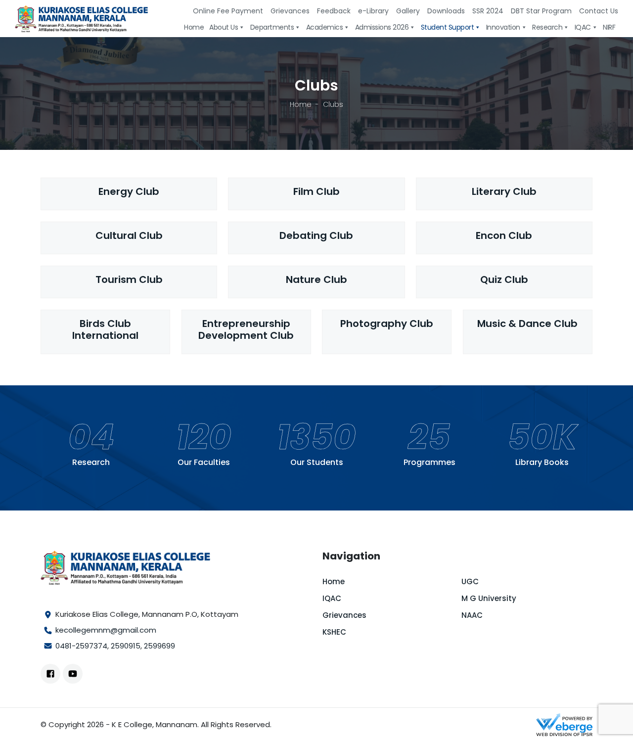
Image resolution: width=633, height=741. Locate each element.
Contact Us (598, 11)
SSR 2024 (487, 11)
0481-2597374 (81, 646)
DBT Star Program (541, 11)
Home (301, 104)
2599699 (159, 646)
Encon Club (504, 235)
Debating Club (316, 235)
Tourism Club (129, 279)
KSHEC (334, 632)
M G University (488, 598)
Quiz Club (504, 279)
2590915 (125, 646)
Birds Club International (105, 329)
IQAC (331, 598)
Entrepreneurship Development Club (246, 329)
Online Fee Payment (228, 11)
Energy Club (128, 191)
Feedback (334, 11)
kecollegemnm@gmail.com (105, 630)
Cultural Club (129, 235)
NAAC (472, 615)
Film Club (316, 191)
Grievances (290, 11)
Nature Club (316, 279)
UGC (470, 581)
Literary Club (504, 191)
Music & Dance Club (527, 323)
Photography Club (386, 323)
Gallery (408, 11)
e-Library (373, 11)
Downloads (446, 11)
